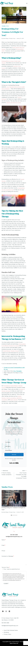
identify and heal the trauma (13, 102)
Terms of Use (6, 567)
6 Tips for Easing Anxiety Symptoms (6, 472)
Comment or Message (8, 556)
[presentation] (14, 498)
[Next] (24, 502)
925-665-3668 (14, 534)
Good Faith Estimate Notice (11, 630)
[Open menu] (26, 3)
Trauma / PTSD (5, 26)
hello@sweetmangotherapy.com (14, 536)
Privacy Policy (7, 634)
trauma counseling (11, 398)
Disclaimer (6, 632)
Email (3, 545)
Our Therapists (17, 371)
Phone (3, 550)
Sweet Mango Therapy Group (9, 38)
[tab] (11, 515)
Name (4, 540)
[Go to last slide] (4, 502)
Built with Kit (14, 463)
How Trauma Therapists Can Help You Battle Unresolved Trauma (21, 474)
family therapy (13, 399)
